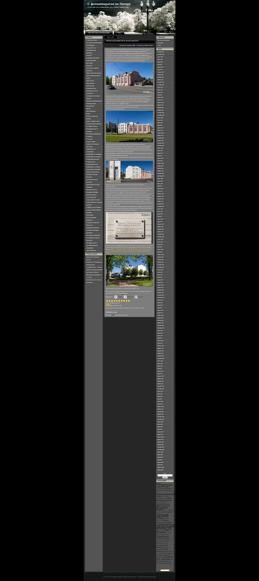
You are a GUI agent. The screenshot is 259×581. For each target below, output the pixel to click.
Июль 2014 (160, 302)
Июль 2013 (160, 333)
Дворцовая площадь (163, 504)
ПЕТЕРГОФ (89, 177)
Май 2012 (160, 368)
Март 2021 (160, 100)
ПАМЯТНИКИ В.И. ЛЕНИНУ (93, 156)
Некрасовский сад (166, 524)
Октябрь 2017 (161, 203)
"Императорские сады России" (164, 485)
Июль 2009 (160, 454)
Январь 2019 (160, 165)
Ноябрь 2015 (160, 262)
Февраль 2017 (161, 224)
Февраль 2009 (161, 467)
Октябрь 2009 (161, 447)
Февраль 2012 (161, 376)
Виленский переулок (161, 502)
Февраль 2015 (161, 284)
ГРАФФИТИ (89, 65)
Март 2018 (160, 191)
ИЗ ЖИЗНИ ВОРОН (91, 88)
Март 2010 (160, 434)
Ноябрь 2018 (160, 170)
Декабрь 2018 (161, 168)
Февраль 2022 (161, 72)
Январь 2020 (160, 135)
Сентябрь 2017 (161, 206)
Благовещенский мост (161, 498)
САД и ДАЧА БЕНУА (91, 197)
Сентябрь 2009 (161, 449)
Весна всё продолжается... (164, 499)
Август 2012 (160, 360)
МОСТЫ (88, 108)
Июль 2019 (160, 150)
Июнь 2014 (160, 305)
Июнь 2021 (160, 92)
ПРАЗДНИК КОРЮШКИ (92, 192)
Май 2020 (160, 125)
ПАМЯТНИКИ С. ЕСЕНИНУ (93, 167)
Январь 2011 (160, 409)
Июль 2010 (160, 424)
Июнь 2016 (160, 244)
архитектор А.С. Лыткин (162, 541)
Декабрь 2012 (161, 350)
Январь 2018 (160, 196)
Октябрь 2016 (161, 234)
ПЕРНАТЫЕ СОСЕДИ (91, 174)
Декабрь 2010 (161, 411)
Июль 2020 (160, 120)
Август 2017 (160, 208)
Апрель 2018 (160, 188)
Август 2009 (160, 452)
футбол (169, 563)
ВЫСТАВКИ (89, 63)
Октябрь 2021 (161, 82)
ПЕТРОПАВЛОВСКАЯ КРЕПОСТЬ (171, 527)
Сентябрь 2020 (161, 115)
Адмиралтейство (168, 488)
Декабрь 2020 (161, 107)
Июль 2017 (160, 211)
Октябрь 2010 (161, 416)
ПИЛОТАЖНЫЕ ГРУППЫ (92, 184)
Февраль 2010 (161, 436)
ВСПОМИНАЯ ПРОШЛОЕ (92, 58)
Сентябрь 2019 (161, 145)
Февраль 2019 (161, 163)
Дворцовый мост (163, 506)
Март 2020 (160, 130)
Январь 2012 (160, 378)
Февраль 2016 (161, 254)
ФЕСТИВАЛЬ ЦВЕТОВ (92, 245)
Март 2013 (160, 343)
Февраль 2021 (161, 102)
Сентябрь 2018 (161, 176)
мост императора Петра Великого (164, 553)
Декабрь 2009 (161, 442)
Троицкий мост (162, 536)
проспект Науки (160, 557)
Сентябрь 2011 (161, 388)
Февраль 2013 (161, 345)
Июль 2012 (160, 363)
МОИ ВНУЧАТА (90, 106)
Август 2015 (160, 269)
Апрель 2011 (160, 401)
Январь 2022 (160, 74)
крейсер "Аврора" (169, 551)
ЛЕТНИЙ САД (89, 93)
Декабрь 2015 (161, 259)
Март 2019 (160, 160)
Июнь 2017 (160, 214)
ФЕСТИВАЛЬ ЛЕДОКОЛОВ (93, 235)
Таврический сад (165, 534)
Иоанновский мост (168, 510)
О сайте (119, 33)
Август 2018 (160, 178)
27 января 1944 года (91, 47)
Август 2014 (160, 300)
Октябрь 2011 (161, 386)
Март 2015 (160, 282)
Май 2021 (160, 94)
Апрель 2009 (160, 462)
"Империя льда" (160, 488)
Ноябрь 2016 (160, 231)
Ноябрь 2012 (160, 353)
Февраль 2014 (161, 315)
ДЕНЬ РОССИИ (90, 85)
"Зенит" (158, 483)
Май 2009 (160, 459)
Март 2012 (160, 373)
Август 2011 (160, 391)
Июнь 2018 (160, 183)
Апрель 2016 (160, 249)
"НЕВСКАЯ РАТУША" (91, 40)
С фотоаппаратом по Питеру (109, 4)
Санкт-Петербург (163, 531)
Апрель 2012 (160, 371)
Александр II (159, 490)
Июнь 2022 (160, 62)
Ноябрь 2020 (160, 110)
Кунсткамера (165, 514)
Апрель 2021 (160, 97)
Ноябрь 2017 (160, 201)
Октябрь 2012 (161, 355)
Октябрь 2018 (161, 173)
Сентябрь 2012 (161, 358)
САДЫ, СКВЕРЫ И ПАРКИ (93, 199)
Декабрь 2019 (161, 138)
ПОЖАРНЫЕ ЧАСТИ (91, 189)
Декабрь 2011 (161, 381)
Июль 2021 (160, 89)
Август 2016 (160, 239)
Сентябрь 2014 (161, 297)
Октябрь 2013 (161, 325)
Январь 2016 (160, 257)
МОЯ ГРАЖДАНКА (91, 111)
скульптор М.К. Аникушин (164, 558)
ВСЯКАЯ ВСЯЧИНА (91, 60)
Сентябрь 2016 (161, 236)
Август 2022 (160, 56)
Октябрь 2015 (161, 264)
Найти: (165, 473)
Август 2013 (160, 330)
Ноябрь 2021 (160, 79)
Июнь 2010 (160, 426)
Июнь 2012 (160, 366)
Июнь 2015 (160, 274)
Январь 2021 (160, 105)
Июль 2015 (160, 272)
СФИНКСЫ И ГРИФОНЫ (92, 222)
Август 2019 (160, 148)
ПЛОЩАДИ (89, 187)
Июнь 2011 (160, 396)
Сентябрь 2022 (161, 54)
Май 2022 (160, 64)
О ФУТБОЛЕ (89, 139)
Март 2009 (160, 464)
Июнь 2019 (160, 153)
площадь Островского (163, 555)
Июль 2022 (160, 59)
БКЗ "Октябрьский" (165, 496)
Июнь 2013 (160, 335)
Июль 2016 (160, 241)
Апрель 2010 (160, 431)
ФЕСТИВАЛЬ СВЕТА (91, 243)
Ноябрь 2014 (160, 292)
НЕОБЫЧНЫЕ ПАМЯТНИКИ (93, 134)
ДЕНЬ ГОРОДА (90, 80)
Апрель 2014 (160, 310)
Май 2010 (160, 429)
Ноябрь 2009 (160, 444)
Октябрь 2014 (161, 295)
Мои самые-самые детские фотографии (99, 33)
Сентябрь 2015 (161, 267)
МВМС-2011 (159, 520)
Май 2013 (160, 338)
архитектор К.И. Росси (162, 543)
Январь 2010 (160, 439)
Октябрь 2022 (161, 51)
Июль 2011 (160, 393)
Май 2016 (160, 246)
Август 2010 (160, 421)
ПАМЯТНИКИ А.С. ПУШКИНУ (94, 154)
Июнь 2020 (160, 122)
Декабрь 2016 (161, 229)
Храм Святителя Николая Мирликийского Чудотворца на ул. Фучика (93, 275)
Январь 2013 (160, 348)
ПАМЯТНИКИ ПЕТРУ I (92, 164)
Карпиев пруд (159, 512)
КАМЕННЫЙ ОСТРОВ (92, 91)
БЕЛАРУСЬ (89, 55)
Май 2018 (160, 186)
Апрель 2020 (160, 127)
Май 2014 (160, 307)
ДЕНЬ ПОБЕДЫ (90, 83)
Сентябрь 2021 (161, 84)
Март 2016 (160, 252)
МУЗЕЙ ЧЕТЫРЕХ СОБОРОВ (93, 123)
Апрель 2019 (160, 158)
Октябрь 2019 (161, 143)
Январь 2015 (160, 287)
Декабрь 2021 (161, 77)
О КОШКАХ (89, 136)
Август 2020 (160, 117)
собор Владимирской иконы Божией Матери (164, 561)
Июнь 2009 (160, 457)
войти (113, 315)
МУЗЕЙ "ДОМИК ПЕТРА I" (93, 121)
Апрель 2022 (160, 67)
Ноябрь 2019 (160, 140)
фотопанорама (164, 563)
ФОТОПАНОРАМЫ (91, 250)
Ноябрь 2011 (160, 383)
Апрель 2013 (160, 340)
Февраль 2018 (161, 193)
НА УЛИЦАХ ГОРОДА (91, 126)
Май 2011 (160, 398)
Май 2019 (160, 155)
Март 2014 (160, 312)
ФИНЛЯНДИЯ (89, 248)
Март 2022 (160, 69)
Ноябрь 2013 (160, 322)
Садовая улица (159, 530)
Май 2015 (160, 277)
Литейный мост (166, 518)
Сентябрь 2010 (161, 419)
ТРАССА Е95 (89, 225)
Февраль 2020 (161, 132)
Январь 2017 (160, 226)
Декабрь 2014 (161, 290)
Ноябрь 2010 (160, 414)
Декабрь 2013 (161, 320)
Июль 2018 (160, 181)
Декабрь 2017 (161, 198)
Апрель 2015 (160, 279)
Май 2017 (160, 216)
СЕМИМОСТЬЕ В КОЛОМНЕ (93, 207)
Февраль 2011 (161, 406)
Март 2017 (160, 221)
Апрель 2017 (160, 219)
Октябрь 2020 (161, 112)
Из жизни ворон (162, 508)
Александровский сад (165, 495)
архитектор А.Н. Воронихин (163, 539)
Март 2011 (160, 404)
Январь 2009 (160, 469)
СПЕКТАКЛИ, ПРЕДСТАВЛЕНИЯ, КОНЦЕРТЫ (91, 218)
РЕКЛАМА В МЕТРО (91, 194)
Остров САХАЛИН (90, 141)
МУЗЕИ (88, 113)
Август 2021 (160, 87)
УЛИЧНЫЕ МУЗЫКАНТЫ (92, 227)
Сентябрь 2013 (161, 328)
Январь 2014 (160, 317)
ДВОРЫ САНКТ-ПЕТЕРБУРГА (93, 73)
